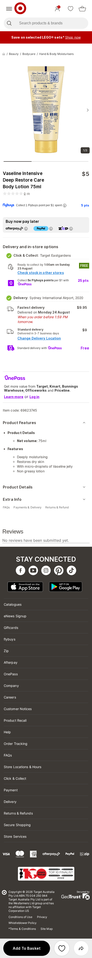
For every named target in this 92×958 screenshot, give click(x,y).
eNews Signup (15, 616)
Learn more (13, 397)
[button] (26, 948)
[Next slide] (88, 110)
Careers (10, 697)
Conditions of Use (20, 917)
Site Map (47, 929)
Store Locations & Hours (22, 767)
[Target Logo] (20, 8)
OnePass (11, 674)
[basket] (82, 9)
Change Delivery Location (39, 338)
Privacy (42, 917)
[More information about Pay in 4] (51, 228)
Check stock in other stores (40, 273)
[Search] (9, 23)
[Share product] (81, 948)
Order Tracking (15, 744)
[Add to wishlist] (61, 948)
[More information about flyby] (65, 205)
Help (7, 732)
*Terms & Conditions (22, 929)
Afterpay (10, 662)
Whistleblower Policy (22, 923)
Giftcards (11, 628)
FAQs (8, 755)
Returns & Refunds (18, 813)
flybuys (9, 639)
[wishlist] (70, 9)
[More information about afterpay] (26, 228)
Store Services (15, 836)
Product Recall (15, 720)
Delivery (10, 802)
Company (11, 686)
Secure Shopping (17, 825)
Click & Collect (15, 778)
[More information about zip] (71, 228)
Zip (6, 651)
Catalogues (12, 604)
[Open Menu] (9, 9)
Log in (34, 397)
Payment (11, 790)
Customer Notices (18, 709)
